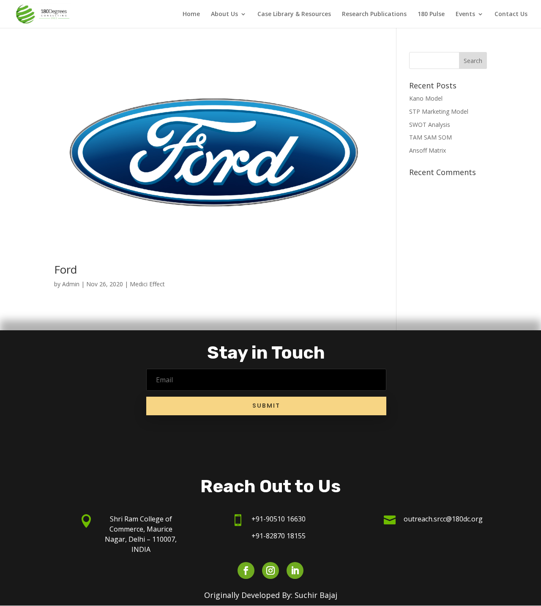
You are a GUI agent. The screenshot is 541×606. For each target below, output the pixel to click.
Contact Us (511, 14)
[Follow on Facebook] (246, 570)
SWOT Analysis (429, 125)
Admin (70, 284)
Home (191, 14)
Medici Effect (147, 284)
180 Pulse (431, 14)
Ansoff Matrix (427, 150)
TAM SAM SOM (430, 137)
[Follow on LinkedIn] (295, 570)
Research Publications (374, 14)
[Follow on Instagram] (270, 570)
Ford (65, 269)
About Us (224, 14)
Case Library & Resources (294, 14)
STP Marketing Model (438, 111)
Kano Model (426, 98)
